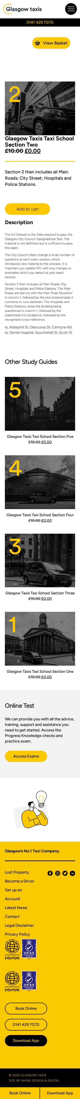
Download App (60, 1093)
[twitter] (64, 873)
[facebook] (49, 873)
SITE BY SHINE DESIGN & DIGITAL (34, 1080)
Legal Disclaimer (19, 925)
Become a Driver (19, 881)
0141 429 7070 (26, 1024)
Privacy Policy (17, 934)
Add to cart (27, 209)
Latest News (16, 907)
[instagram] (56, 873)
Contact (12, 916)
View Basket (55, 43)
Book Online (20, 1093)
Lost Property (17, 872)
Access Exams (26, 756)
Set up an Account (13, 894)
